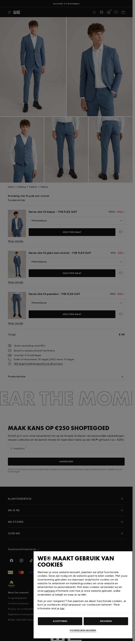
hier (62, 608)
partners (49, 590)
